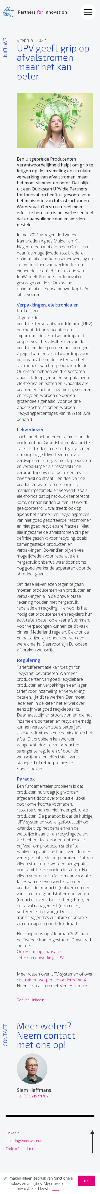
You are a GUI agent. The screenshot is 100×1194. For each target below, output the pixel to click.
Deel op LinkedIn (30, 999)
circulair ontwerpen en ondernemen (51, 980)
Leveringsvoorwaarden (25, 1140)
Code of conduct (19, 1148)
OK (86, 1181)
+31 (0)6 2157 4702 (33, 1096)
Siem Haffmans (73, 986)
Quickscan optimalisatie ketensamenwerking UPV (40, 954)
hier (56, 1188)
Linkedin (12, 1133)
